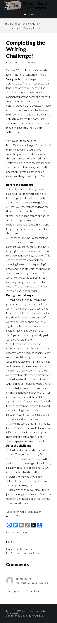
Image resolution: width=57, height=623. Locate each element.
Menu (31, 14)
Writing (23, 532)
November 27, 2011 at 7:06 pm (32, 582)
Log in (20, 613)
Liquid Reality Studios (19, 549)
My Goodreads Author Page (22, 553)
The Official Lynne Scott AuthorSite (28, 5)
